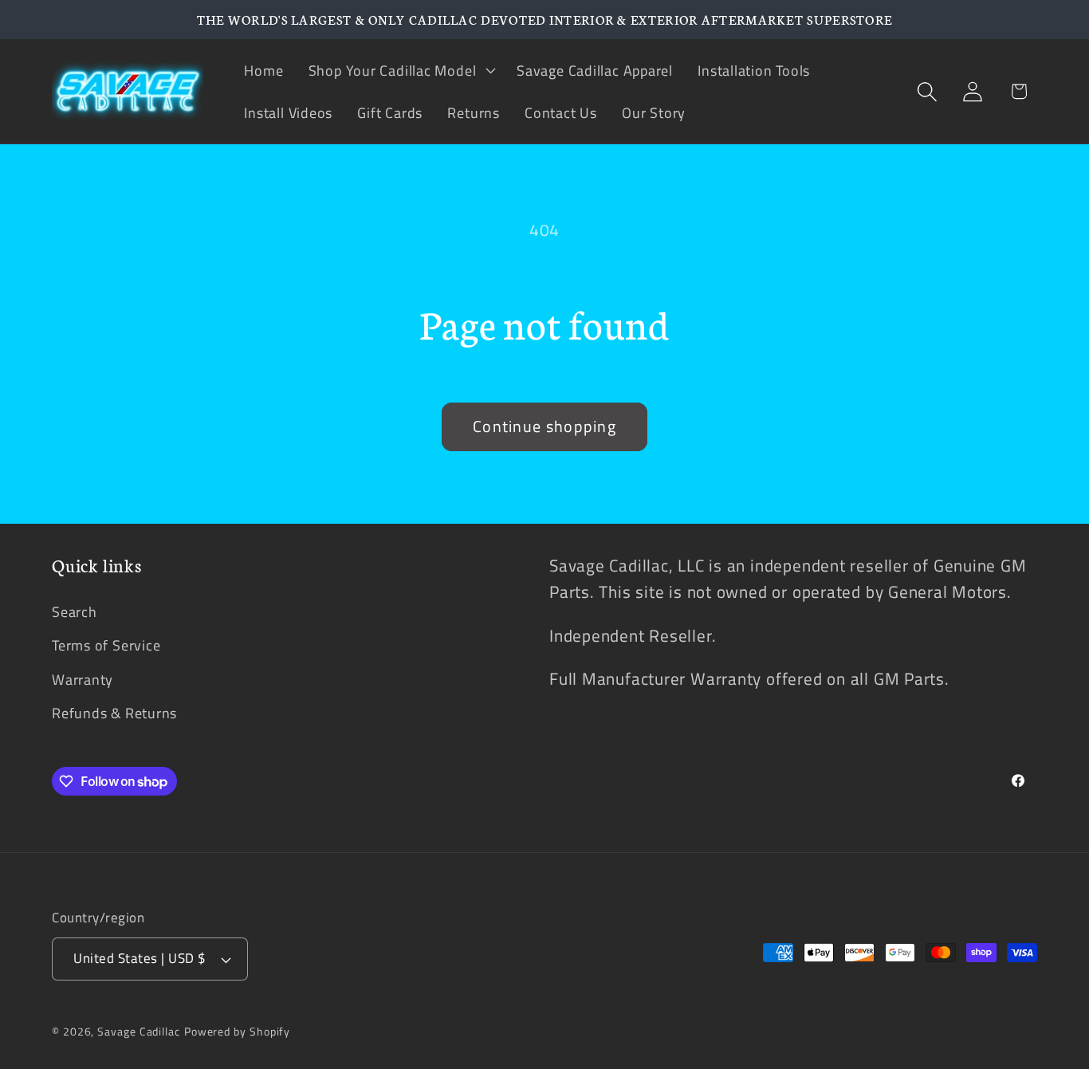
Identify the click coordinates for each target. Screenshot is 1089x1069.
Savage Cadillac (138, 1031)
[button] (400, 70)
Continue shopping (544, 426)
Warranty (82, 679)
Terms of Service (106, 645)
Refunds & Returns (114, 713)
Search (74, 611)
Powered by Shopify (237, 1031)
